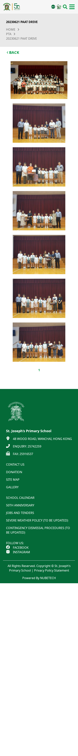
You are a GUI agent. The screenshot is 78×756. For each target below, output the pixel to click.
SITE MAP (13, 480)
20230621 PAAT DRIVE (21, 38)
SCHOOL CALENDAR (20, 498)
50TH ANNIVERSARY (20, 505)
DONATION (14, 472)
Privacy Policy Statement (51, 570)
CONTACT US (15, 464)
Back (14, 52)
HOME (10, 29)
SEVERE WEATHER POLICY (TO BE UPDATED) (37, 520)
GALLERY (12, 487)
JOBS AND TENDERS (20, 513)
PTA (8, 34)
